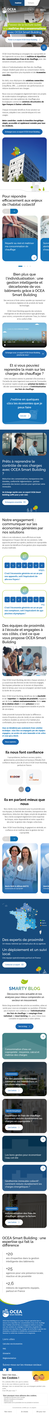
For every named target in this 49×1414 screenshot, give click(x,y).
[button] (20, 266)
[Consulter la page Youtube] (4, 1370)
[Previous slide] (6, 211)
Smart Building (21, 1016)
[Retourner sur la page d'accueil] (9, 10)
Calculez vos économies (12, 1344)
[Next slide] (14, 211)
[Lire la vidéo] (20, 868)
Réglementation (9, 1358)
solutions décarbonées (31, 102)
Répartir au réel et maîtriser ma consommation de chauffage (19, 246)
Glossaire (6, 1353)
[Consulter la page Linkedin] (10, 1370)
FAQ (4, 1349)
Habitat (18, 3)
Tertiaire (31, 3)
